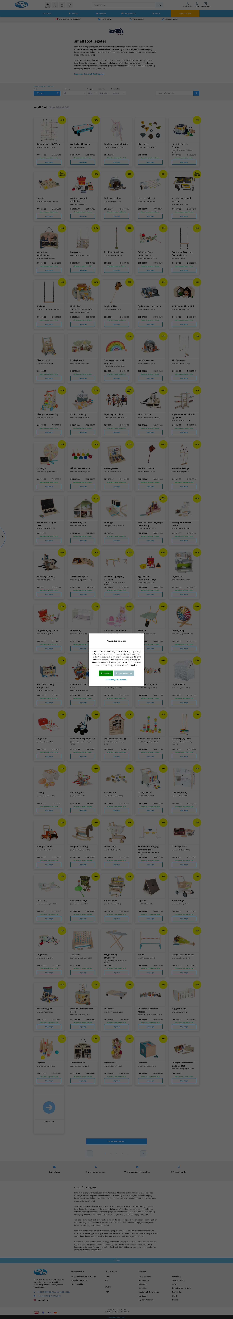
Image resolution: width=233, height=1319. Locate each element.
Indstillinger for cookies (116, 679)
